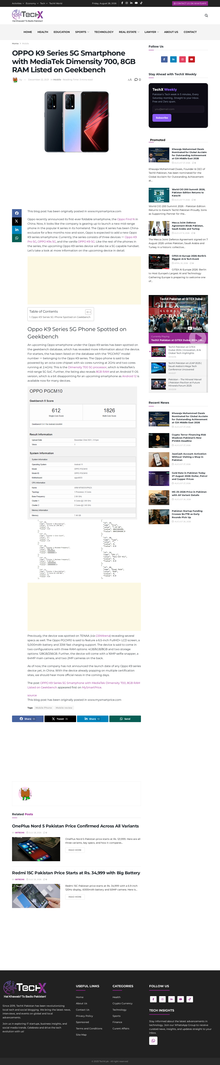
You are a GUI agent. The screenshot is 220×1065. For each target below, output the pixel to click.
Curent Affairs (121, 1028)
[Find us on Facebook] (164, 59)
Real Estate (127, 32)
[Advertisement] (76, 185)
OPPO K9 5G (86, 241)
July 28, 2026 (34, 832)
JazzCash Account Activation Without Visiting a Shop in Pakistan (189, 456)
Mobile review (64, 707)
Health (42, 32)
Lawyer (150, 32)
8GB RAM (102, 371)
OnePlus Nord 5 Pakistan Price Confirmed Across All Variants (75, 825)
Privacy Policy (84, 1015)
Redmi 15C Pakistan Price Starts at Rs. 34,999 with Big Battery (76, 872)
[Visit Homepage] (27, 16)
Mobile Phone (44, 707)
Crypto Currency (123, 1003)
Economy (31, 3)
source (32, 695)
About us (171, 32)
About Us (81, 1003)
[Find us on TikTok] (189, 999)
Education (62, 32)
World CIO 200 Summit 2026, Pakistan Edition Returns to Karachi (188, 192)
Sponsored (82, 1022)
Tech (42, 3)
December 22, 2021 (38, 79)
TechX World (55, 3)
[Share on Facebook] (17, 213)
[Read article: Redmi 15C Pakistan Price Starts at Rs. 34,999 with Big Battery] (36, 896)
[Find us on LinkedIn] (171, 999)
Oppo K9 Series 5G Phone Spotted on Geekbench (60, 317)
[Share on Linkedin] (17, 230)
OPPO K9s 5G (47, 241)
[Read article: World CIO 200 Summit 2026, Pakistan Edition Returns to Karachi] (159, 195)
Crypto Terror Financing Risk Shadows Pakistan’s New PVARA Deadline (189, 437)
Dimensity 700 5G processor (87, 367)
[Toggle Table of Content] (86, 312)
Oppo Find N (126, 219)
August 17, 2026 (182, 200)
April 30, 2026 (181, 263)
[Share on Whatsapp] (17, 238)
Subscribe (162, 117)
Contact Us (82, 1009)
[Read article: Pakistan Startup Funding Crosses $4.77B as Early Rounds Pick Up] (159, 516)
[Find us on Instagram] (182, 59)
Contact (190, 32)
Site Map (81, 1034)
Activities (16, 3)
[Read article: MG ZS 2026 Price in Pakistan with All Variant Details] (159, 497)
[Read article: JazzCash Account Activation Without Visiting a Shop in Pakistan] (159, 459)
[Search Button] (206, 15)
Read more (77, 850)
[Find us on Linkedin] (173, 59)
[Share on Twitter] (17, 221)
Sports (80, 32)
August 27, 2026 (182, 163)
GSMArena (102, 635)
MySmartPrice (91, 687)
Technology (103, 32)
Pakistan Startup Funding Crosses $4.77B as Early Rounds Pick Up (187, 514)
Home (28, 32)
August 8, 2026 (182, 233)
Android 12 (129, 376)
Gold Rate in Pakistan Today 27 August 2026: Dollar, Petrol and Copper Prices (189, 475)
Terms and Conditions (89, 1028)
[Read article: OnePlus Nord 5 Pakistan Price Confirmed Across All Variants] (36, 849)
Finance (117, 1022)
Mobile (25, 43)
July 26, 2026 (34, 879)
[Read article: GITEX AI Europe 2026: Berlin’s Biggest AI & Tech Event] (159, 261)
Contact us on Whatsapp (191, 3)
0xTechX (19, 832)
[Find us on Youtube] (191, 59)
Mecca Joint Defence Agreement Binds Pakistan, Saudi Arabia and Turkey (187, 225)
